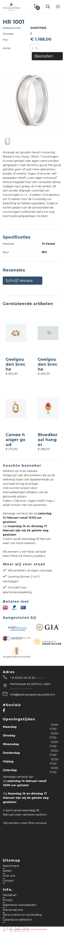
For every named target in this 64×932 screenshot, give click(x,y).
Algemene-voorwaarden (19, 905)
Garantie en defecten (17, 919)
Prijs (5, 39)
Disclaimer (10, 895)
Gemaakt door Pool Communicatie (28, 929)
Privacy (8, 900)
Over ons (9, 875)
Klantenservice (13, 909)
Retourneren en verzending (22, 914)
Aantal (6, 48)
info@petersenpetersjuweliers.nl (32, 694)
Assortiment (11, 865)
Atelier (7, 870)
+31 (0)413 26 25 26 (28, 677)
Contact (8, 880)
